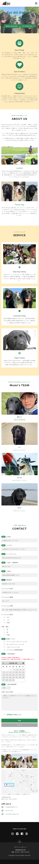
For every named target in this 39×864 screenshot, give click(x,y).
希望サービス (8, 639)
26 (23, 677)
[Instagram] (12, 834)
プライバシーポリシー (20, 847)
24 (17, 677)
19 (23, 675)
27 (4, 680)
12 (23, 672)
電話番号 (7, 580)
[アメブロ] (26, 834)
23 (13, 677)
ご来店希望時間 (9, 684)
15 (10, 675)
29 (10, 680)
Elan (19, 507)
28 (7, 680)
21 (7, 677)
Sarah (19, 477)
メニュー (36, 3)
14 (7, 675)
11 (20, 672)
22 (10, 677)
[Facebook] (22, 834)
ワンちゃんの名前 (7, 588)
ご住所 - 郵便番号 (10, 562)
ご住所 (6, 571)
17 (17, 675)
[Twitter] (17, 834)
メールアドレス (9, 554)
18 (20, 675)
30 (13, 680)
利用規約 (10, 714)
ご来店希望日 (8, 654)
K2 (19, 447)
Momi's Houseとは (11, 26)
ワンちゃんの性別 (7, 614)
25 (20, 677)
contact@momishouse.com (12, 814)
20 (4, 677)
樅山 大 (19, 417)
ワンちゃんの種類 (7, 597)
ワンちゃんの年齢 (7, 606)
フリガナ (7, 545)
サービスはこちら (27, 26)
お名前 (6, 537)
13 (4, 675)
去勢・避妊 (5, 626)
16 (13, 675)
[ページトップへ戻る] (19, 842)
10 (17, 672)
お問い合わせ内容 (12, 703)
